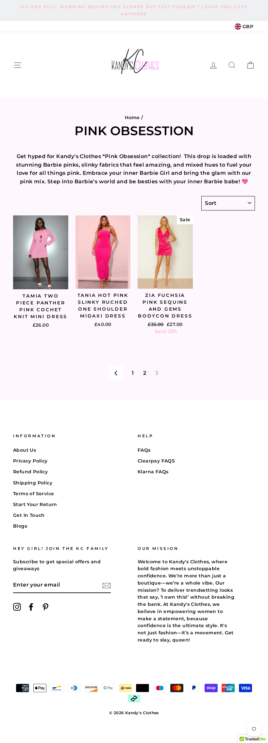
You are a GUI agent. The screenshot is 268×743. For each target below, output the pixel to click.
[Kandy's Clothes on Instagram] (17, 607)
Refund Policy (30, 471)
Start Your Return (35, 504)
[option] (134, 10)
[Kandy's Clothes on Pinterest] (45, 607)
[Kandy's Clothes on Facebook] (31, 607)
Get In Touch (29, 515)
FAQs (144, 450)
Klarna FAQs (153, 471)
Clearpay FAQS (156, 460)
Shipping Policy (32, 482)
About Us (24, 450)
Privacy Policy (30, 460)
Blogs (20, 526)
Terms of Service (33, 493)
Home (132, 117)
